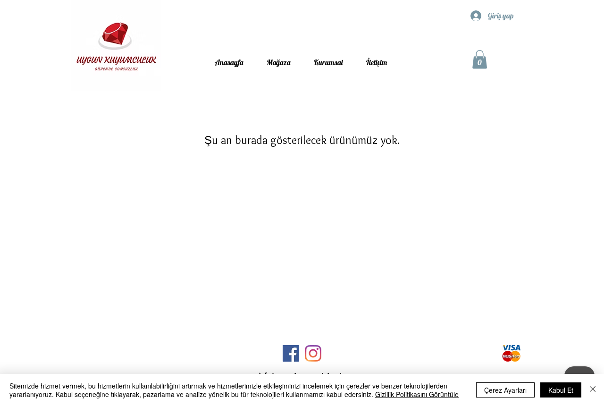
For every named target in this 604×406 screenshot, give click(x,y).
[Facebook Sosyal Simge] (291, 353)
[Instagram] (313, 353)
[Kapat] (592, 389)
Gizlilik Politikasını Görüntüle (417, 394)
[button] (479, 59)
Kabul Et (560, 390)
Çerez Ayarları (505, 390)
